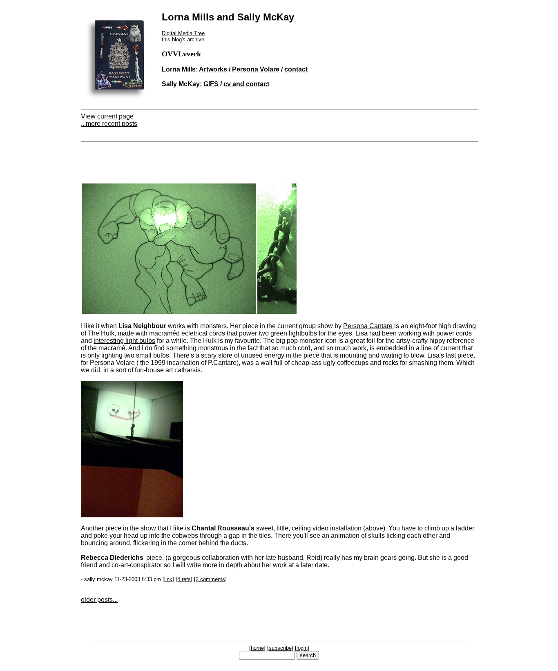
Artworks (213, 69)
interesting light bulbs (124, 340)
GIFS (211, 84)
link (168, 579)
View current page (107, 116)
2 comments (210, 579)
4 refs (184, 579)
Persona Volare (255, 69)
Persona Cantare (368, 325)
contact (296, 69)
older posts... (99, 599)
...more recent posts (109, 123)
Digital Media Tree (183, 33)
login (302, 648)
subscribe (280, 648)
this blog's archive (183, 39)
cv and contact (246, 84)
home (257, 648)
